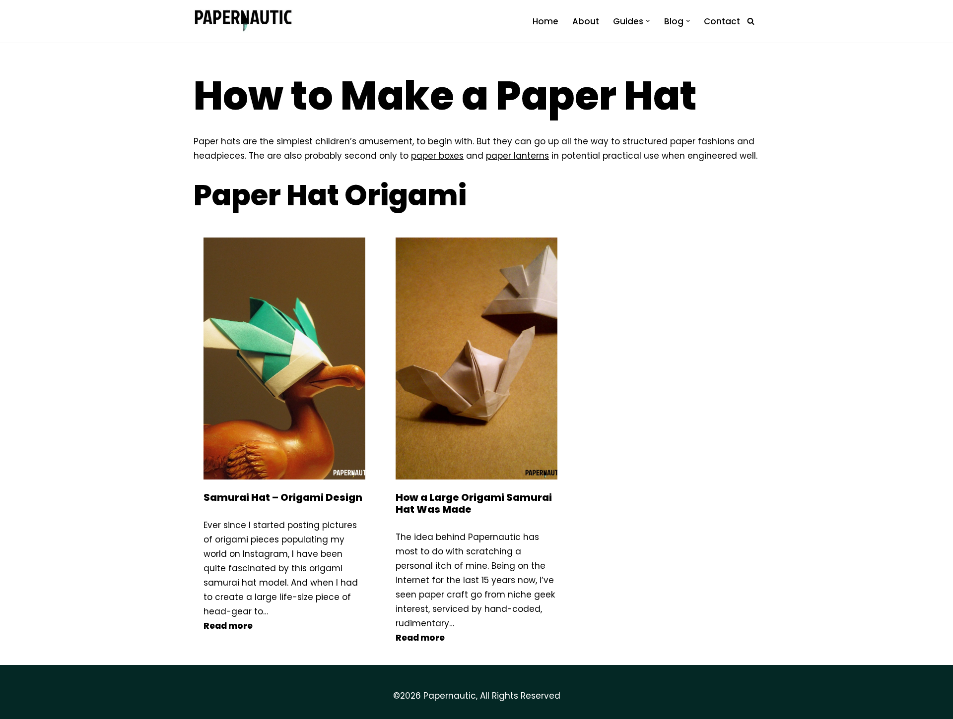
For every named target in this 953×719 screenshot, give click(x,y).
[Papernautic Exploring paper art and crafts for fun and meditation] (243, 21)
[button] (648, 21)
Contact (722, 21)
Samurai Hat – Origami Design (283, 497)
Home (545, 21)
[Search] (750, 21)
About (585, 21)
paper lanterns (517, 156)
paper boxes (437, 156)
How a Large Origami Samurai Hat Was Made (474, 503)
